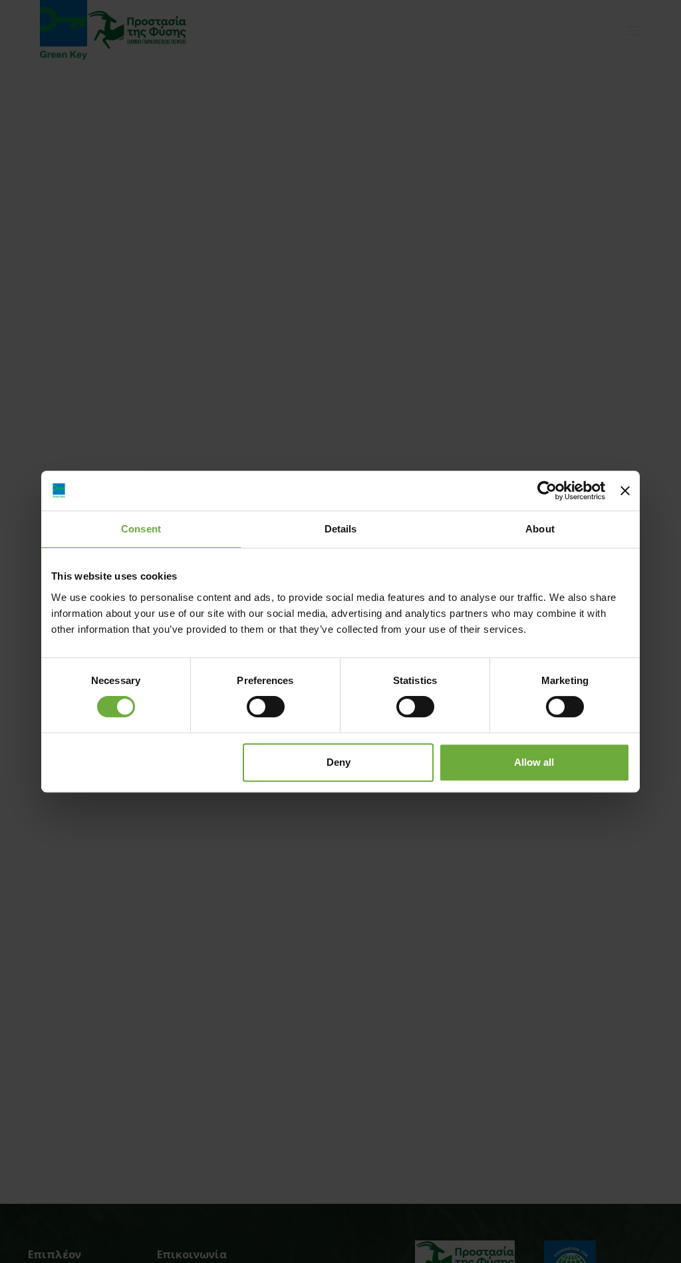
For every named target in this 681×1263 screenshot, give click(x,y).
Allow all (534, 762)
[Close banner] (625, 490)
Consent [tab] (141, 528)
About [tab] (540, 528)
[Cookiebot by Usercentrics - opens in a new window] (547, 491)
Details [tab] (341, 528)
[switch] (266, 706)
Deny (338, 762)
